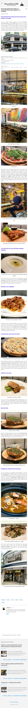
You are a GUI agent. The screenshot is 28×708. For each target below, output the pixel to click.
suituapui (8, 607)
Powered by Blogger (14, 702)
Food (12, 599)
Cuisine (8, 599)
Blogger (3, 599)
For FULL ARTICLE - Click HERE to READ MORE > (15, 659)
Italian (21, 599)
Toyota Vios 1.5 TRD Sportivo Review (11, 682)
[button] (26, 9)
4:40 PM (12, 607)
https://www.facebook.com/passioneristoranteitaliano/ (12, 63)
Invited (16, 599)
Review (3, 602)
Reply (7, 614)
